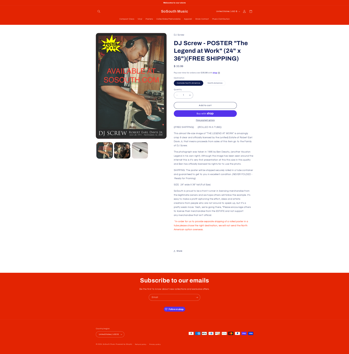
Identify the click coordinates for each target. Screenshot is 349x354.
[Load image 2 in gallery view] (122, 150)
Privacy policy (155, 344)
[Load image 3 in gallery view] (140, 150)
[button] (99, 11)
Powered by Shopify (124, 344)
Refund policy (140, 344)
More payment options (205, 120)
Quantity (178, 90)
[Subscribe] (197, 297)
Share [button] (179, 251)
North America (217, 84)
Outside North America (188, 83)
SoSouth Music (109, 344)
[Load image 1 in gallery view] (105, 150)
